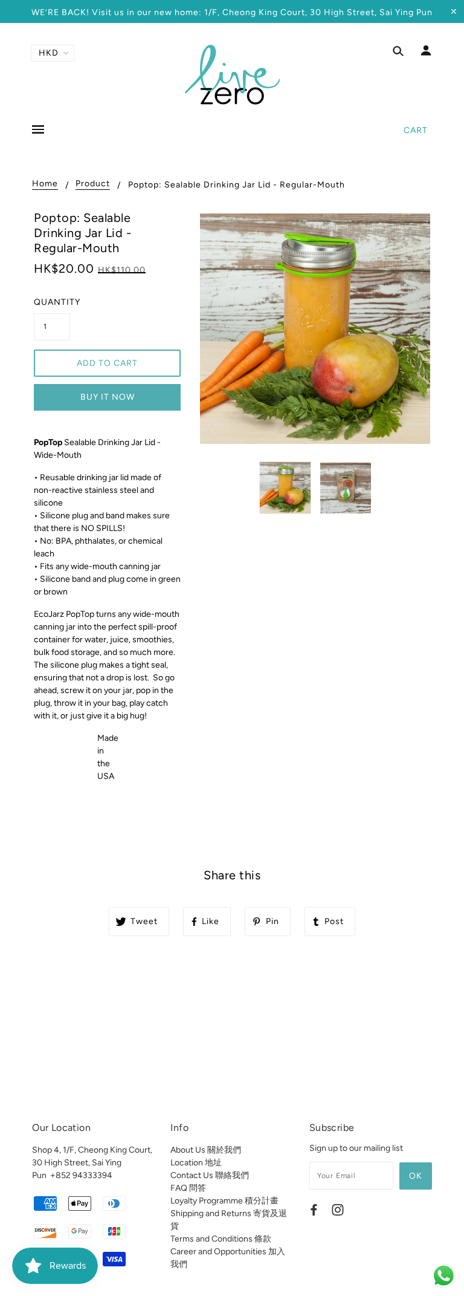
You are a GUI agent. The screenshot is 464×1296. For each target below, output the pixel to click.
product (93, 184)
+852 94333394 (81, 1175)
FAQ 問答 (188, 1188)
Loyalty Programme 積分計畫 (224, 1201)
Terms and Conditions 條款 (220, 1239)
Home (45, 184)
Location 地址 (196, 1163)
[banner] (232, 74)
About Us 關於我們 (205, 1150)
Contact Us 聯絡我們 (209, 1175)
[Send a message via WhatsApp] (444, 1276)
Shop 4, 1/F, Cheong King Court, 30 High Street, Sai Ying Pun (92, 1162)
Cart (416, 130)
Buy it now (107, 397)
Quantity (52, 302)
